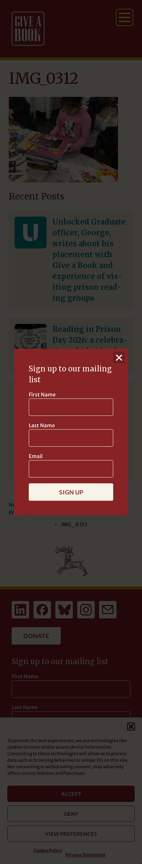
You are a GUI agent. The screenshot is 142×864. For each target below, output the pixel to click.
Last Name (42, 425)
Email (36, 456)
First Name (42, 394)
